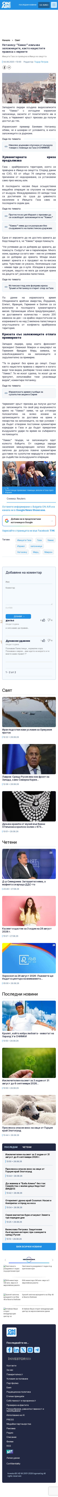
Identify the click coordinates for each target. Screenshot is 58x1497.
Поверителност (14, 1374)
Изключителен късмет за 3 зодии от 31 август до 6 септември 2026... (25, 1082)
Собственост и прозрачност (21, 1401)
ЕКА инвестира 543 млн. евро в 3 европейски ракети (35, 1281)
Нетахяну (22, 552)
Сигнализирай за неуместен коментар (49, 630)
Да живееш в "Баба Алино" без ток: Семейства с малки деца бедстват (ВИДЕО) (25, 1186)
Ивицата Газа (24, 540)
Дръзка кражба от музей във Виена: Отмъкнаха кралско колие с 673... (23, 825)
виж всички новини (29, 1246)
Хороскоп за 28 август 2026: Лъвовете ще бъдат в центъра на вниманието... (27, 977)
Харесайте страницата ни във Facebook (28, 530)
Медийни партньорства (18, 1424)
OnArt (9, 1452)
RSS (8, 1446)
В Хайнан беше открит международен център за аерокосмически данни (37, 1310)
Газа (39, 540)
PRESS (10, 1420)
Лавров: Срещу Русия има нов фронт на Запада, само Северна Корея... (25, 778)
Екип (8, 1387)
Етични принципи (15, 1396)
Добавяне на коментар (24, 572)
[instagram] (30, 1350)
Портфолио (12, 1383)
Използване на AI (15, 1415)
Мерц (36, 552)
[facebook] (9, 1350)
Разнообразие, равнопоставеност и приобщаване (25, 1410)
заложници (36, 546)
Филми (9, 1441)
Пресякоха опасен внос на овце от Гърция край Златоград (25, 1170)
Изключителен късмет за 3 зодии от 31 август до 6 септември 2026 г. (27, 1155)
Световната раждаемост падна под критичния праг (37, 1267)
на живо (44, 5)
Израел (21, 546)
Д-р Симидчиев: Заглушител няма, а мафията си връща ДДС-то (24, 883)
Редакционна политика (18, 1392)
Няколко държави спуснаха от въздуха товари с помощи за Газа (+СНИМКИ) (30, 146)
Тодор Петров (41, 62)
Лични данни (13, 1458)
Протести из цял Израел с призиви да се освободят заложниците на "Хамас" (31, 216)
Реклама (10, 1428)
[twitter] (23, 1350)
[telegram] (37, 1350)
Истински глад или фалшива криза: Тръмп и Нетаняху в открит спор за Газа (31, 287)
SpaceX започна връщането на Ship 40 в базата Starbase (38, 1296)
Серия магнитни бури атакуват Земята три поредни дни (27, 1216)
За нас (9, 1370)
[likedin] (16, 1350)
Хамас (50, 540)
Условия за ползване (17, 1379)
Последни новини (27, 5)
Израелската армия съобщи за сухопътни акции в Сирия (26, 393)
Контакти (11, 1366)
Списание (11, 1437)
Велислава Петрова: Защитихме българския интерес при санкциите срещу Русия (25, 1232)
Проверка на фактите (17, 1405)
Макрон (48, 552)
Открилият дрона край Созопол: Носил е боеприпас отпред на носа (28, 1201)
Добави (18, 616)
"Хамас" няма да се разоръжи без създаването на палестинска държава (30, 227)
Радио (9, 1433)
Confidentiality (13, 1464)
